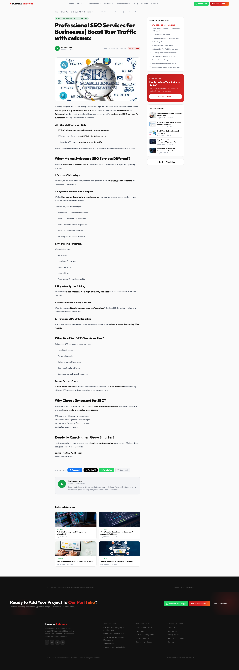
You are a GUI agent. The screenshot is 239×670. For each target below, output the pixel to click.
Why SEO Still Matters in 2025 (163, 25)
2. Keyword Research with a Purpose (165, 38)
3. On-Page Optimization (161, 42)
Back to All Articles (167, 162)
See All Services (220, 603)
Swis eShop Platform (144, 627)
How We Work (122, 3)
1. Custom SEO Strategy (161, 34)
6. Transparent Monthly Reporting (165, 53)
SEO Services (108, 644)
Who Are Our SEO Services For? (164, 56)
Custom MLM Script (144, 642)
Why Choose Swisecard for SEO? (164, 63)
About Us (171, 627)
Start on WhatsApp (177, 603)
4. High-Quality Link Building (162, 45)
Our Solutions (93, 3)
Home (71, 3)
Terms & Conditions (176, 638)
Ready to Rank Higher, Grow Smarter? (166, 67)
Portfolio (108, 3)
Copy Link (124, 470)
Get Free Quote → (219, 4)
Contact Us (172, 631)
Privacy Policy (173, 635)
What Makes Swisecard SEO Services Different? (166, 30)
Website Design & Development (78, 12)
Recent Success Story (160, 60)
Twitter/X (92, 470)
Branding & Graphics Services (115, 634)
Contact (154, 3)
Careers (144, 3)
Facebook (76, 470)
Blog (136, 3)
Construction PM (142, 638)
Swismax (22, 3)
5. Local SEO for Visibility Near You (165, 49)
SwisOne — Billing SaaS (145, 635)
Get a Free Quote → (199, 603)
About (79, 3)
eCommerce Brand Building (114, 647)
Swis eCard (140, 631)
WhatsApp (202, 4)
